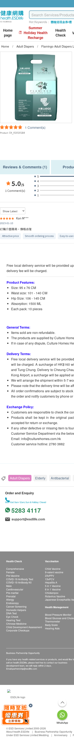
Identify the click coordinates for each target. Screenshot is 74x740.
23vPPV (49, 575)
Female (10, 572)
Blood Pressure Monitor (58, 614)
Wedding (44, 735)
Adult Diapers (20, 478)
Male (9, 586)
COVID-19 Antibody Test (19, 579)
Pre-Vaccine (13, 575)
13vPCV (49, 579)
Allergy (10, 599)
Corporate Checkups (17, 630)
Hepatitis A (51, 582)
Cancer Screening (16, 606)
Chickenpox (51, 592)
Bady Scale (51, 625)
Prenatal (11, 596)
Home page (8, 33)
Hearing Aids (52, 628)
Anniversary (60, 735)
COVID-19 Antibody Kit (18, 582)
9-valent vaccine (54, 572)
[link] (16, 696)
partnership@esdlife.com (24, 668)
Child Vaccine (52, 568)
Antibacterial (60, 478)
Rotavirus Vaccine (55, 596)
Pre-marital (12, 592)
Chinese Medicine (16, 623)
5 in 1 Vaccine (53, 586)
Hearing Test (13, 620)
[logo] (12, 22)
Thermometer (52, 621)
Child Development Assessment (24, 627)
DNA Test (11, 613)
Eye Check (12, 616)
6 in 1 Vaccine (53, 589)
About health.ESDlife (17, 731)
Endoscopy (12, 603)
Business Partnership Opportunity (53, 731)
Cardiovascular (14, 589)
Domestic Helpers (16, 610)
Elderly (40, 478)
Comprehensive (15, 568)
